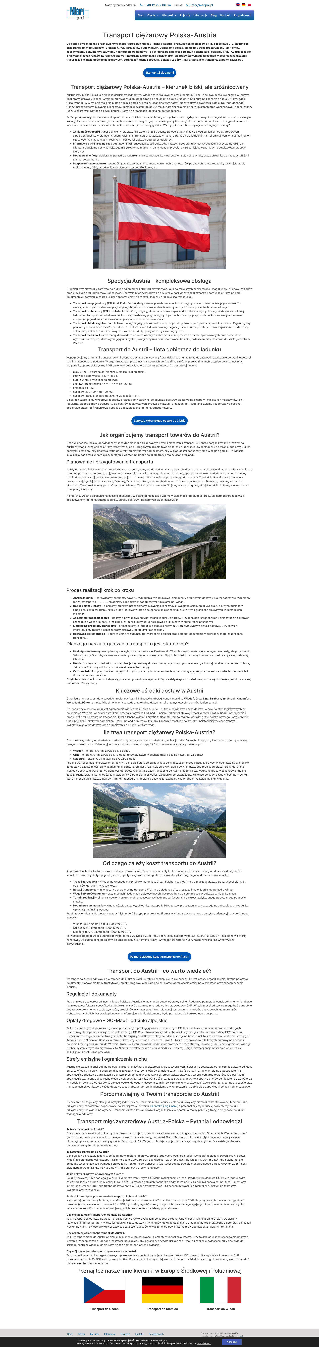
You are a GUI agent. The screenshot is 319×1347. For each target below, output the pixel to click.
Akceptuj (232, 1341)
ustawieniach (204, 1343)
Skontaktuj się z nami (159, 72)
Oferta (151, 15)
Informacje (200, 15)
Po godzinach (242, 15)
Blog (214, 15)
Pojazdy (185, 15)
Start (141, 15)
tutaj (241, 1336)
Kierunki (167, 15)
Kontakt (225, 15)
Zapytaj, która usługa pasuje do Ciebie (159, 420)
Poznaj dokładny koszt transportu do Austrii (159, 956)
